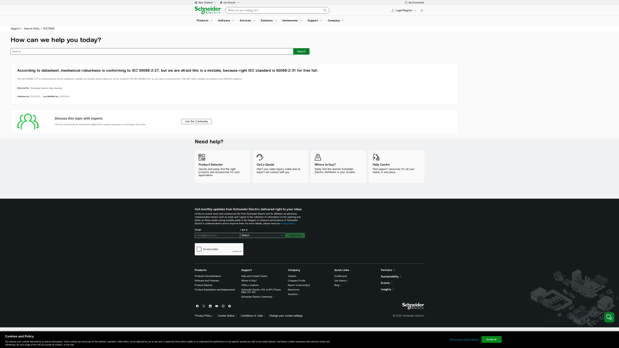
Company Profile (296, 280)
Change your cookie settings (286, 315)
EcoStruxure (340, 276)
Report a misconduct (299, 285)
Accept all (491, 339)
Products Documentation (208, 276)
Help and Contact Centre (254, 276)
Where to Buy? (249, 280)
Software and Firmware (207, 280)
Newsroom (293, 289)
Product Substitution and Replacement (215, 289)
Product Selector (203, 285)
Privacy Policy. (287, 223)
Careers (292, 276)
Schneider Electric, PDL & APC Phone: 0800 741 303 (261, 291)
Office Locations (250, 285)
